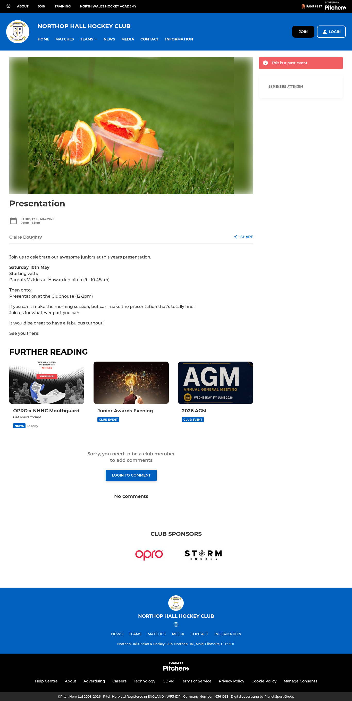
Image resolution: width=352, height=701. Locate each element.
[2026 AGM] (215, 383)
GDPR (168, 681)
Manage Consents (300, 681)
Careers (119, 681)
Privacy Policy (231, 681)
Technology (144, 681)
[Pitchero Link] (335, 8)
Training (63, 6)
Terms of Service (196, 681)
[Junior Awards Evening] (131, 383)
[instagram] (8, 6)
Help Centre (46, 681)
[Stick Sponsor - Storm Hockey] (202, 556)
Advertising (94, 681)
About (22, 6)
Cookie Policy (264, 681)
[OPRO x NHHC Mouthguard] (46, 383)
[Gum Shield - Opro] (149, 556)
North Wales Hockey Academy (108, 6)
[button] (43, 39)
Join (41, 6)
